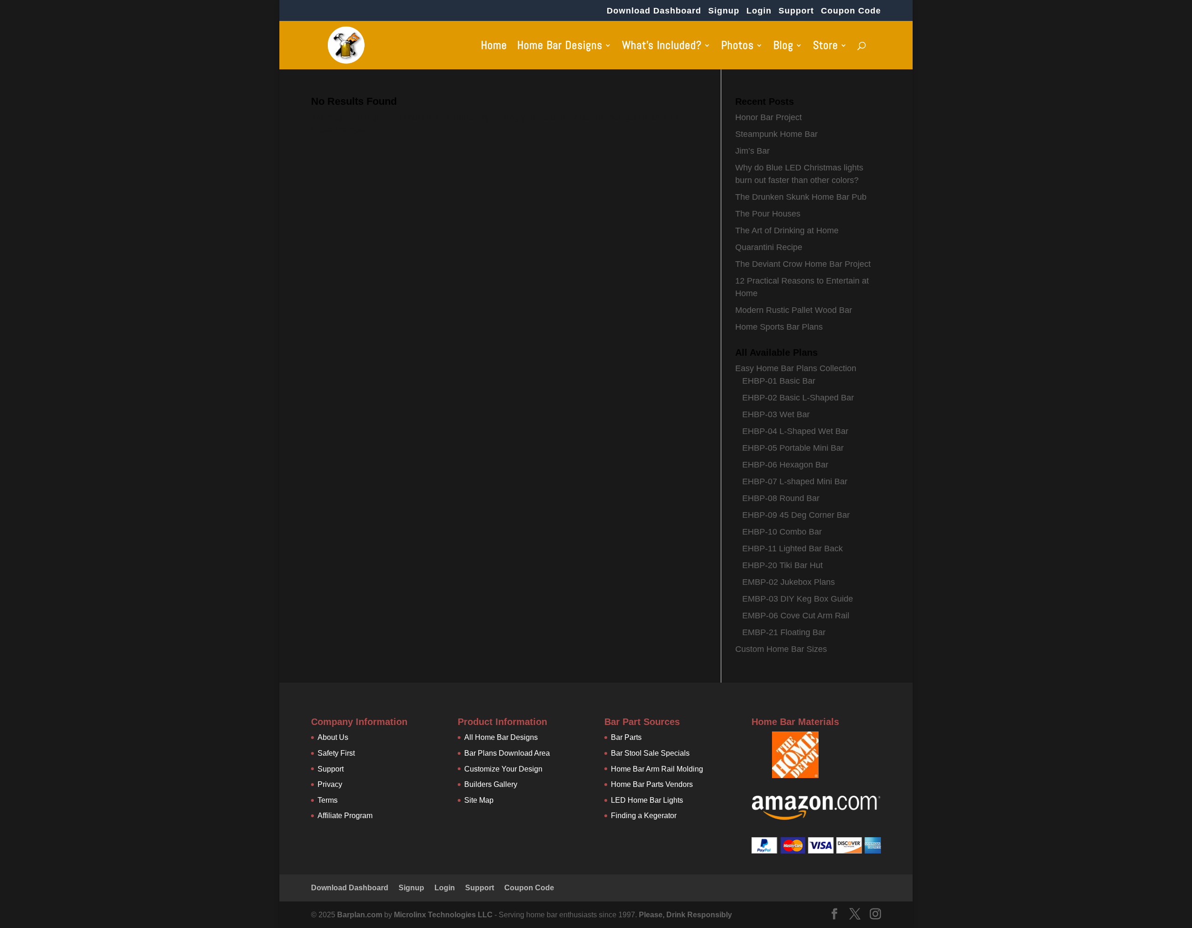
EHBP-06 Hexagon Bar (785, 464)
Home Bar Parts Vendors (652, 784)
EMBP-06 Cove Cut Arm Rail (795, 615)
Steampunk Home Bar (776, 134)
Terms (328, 800)
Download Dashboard (654, 11)
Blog (783, 47)
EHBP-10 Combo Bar (782, 531)
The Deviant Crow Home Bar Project (803, 264)
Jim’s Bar (752, 151)
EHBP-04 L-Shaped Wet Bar (795, 431)
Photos (737, 47)
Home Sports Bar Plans (779, 327)
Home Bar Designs (560, 47)
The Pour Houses (767, 213)
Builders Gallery (490, 784)
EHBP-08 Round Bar (781, 498)
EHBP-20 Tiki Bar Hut (782, 565)
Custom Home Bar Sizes (781, 649)
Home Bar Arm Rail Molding (657, 769)
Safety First (336, 753)
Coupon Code (851, 11)
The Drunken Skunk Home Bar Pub (801, 197)
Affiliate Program (345, 816)
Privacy (330, 784)
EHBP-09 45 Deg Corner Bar (796, 515)
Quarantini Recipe (768, 247)
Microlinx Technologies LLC (444, 915)
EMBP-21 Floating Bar (784, 632)
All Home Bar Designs (501, 737)
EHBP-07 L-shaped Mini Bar (794, 481)
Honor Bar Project (768, 117)
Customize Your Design (503, 769)
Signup (723, 11)
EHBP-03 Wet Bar (776, 414)
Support (796, 11)
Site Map (479, 800)
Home (494, 47)
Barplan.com (359, 915)
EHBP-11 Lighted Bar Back (792, 548)
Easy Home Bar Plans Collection (795, 368)
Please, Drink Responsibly (685, 915)
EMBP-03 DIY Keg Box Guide (797, 598)
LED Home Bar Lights (647, 800)
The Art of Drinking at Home (787, 230)
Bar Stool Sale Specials (650, 753)
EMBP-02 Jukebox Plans (788, 582)
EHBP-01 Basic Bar (778, 381)
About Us (333, 737)
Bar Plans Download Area (507, 753)
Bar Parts (626, 737)
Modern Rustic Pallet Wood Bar (793, 310)
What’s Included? (662, 47)
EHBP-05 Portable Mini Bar (793, 448)
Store (825, 47)
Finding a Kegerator (644, 816)
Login (759, 11)
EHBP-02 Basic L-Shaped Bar (798, 397)
